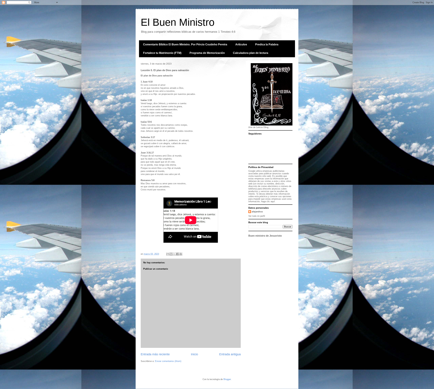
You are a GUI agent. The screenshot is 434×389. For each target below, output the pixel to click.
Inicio (194, 354)
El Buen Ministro (177, 22)
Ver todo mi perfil (256, 216)
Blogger (227, 379)
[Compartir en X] (174, 254)
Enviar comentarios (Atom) (168, 361)
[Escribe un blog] (171, 254)
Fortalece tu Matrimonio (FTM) (162, 52)
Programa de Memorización (207, 52)
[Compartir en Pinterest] (180, 254)
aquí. (273, 201)
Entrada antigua (230, 354)
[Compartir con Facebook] (177, 254)
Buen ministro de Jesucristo (265, 235)
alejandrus (257, 211)
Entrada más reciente (155, 354)
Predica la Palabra (266, 44)
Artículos (241, 44)
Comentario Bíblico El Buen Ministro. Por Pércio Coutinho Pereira (185, 44)
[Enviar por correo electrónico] (168, 254)
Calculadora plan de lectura (250, 52)
